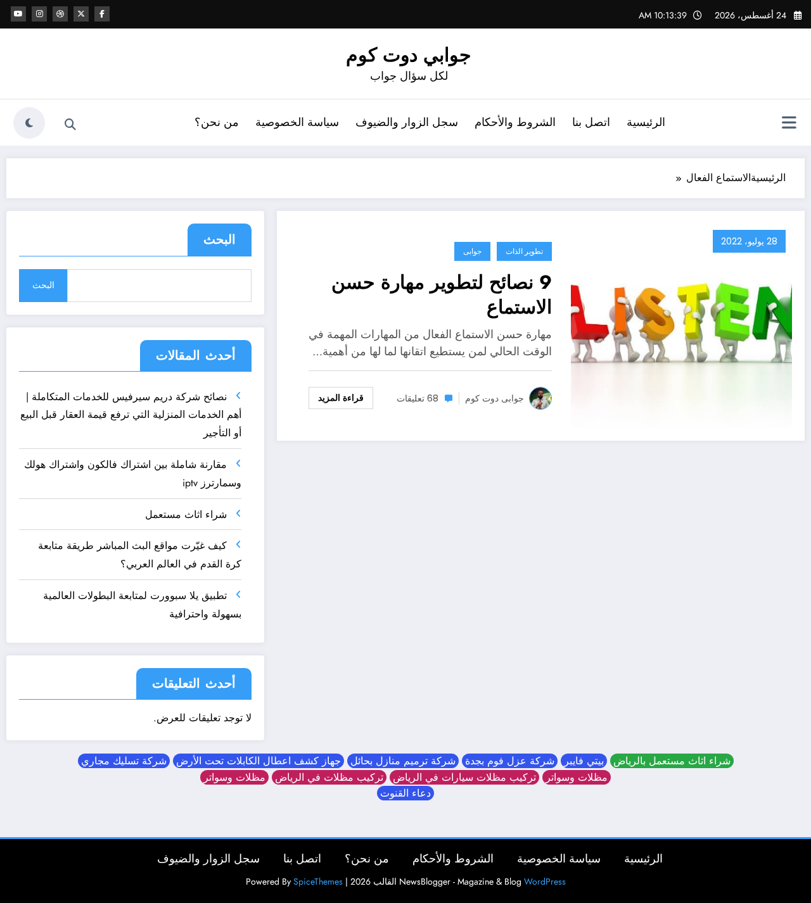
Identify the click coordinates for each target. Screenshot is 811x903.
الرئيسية (646, 122)
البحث (219, 239)
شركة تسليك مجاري (124, 761)
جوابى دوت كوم (494, 398)
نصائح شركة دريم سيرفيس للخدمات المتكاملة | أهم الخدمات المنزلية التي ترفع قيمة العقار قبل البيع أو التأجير (130, 415)
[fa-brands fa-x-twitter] (81, 14)
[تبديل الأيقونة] (788, 124)
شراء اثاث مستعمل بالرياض (672, 761)
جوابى (472, 251)
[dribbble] (60, 14)
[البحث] (70, 125)
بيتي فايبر (584, 761)
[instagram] (39, 14)
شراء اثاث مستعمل (186, 514)
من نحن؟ (217, 122)
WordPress (545, 881)
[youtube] (18, 14)
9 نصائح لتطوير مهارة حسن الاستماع (441, 294)
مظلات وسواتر (576, 777)
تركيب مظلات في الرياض (329, 777)
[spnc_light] (29, 123)
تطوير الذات (524, 251)
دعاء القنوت (405, 793)
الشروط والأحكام (515, 122)
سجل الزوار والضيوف (406, 122)
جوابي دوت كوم (408, 54)
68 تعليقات (417, 398)
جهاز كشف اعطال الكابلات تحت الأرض (258, 761)
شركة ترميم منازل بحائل (403, 761)
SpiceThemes (318, 881)
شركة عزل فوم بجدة (510, 761)
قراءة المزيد (341, 397)
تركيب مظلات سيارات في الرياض (464, 777)
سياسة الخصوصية (297, 122)
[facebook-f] (102, 14)
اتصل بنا (591, 122)
